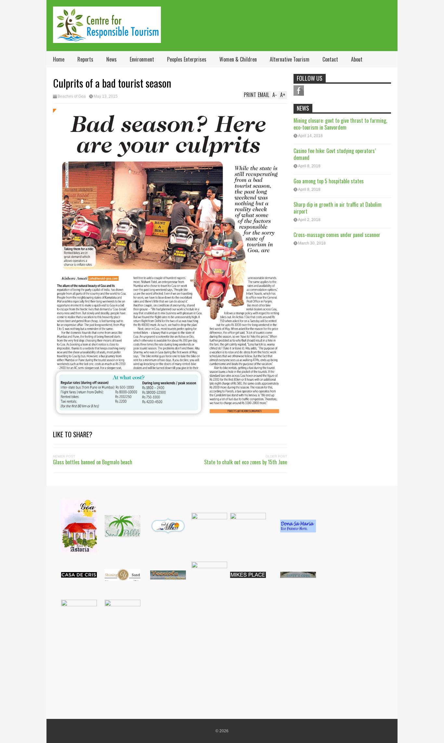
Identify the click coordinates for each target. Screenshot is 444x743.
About (356, 59)
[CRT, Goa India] (107, 38)
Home (58, 59)
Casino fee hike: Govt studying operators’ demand (335, 154)
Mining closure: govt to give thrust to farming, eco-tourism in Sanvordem (340, 124)
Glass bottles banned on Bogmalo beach (92, 462)
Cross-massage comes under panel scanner (337, 235)
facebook (299, 90)
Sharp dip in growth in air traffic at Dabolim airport (338, 208)
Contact (330, 59)
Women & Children (238, 59)
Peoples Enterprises (186, 59)
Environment (142, 59)
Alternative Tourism (289, 59)
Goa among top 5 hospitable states (329, 181)
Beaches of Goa (72, 96)
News (111, 59)
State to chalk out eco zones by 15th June (245, 462)
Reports (85, 59)
